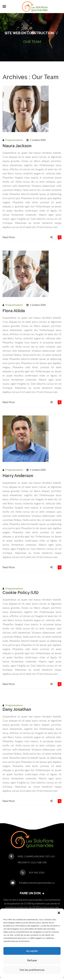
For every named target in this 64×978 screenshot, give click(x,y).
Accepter (32, 951)
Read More (9, 237)
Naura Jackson (17, 145)
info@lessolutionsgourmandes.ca (36, 882)
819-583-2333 (36, 872)
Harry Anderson (18, 475)
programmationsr (14, 140)
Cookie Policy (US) (21, 592)
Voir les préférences (32, 969)
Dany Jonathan (17, 709)
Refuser (32, 960)
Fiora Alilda (14, 310)
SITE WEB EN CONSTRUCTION (29, 33)
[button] (59, 913)
